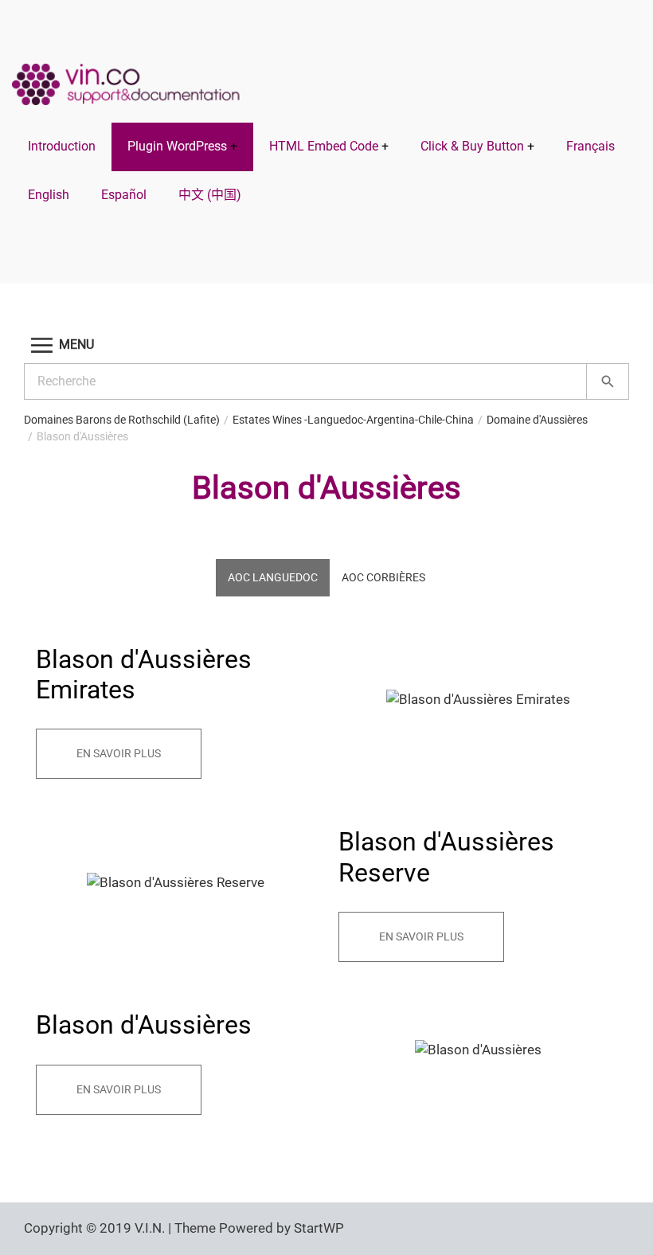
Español (124, 194)
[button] (326, 345)
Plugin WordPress (177, 146)
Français (590, 146)
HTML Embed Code (323, 146)
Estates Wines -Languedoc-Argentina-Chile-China (353, 419)
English (48, 194)
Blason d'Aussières (82, 436)
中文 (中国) (209, 194)
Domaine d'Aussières (537, 419)
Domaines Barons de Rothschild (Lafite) (122, 419)
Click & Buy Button (472, 146)
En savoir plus (118, 753)
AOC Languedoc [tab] (273, 577)
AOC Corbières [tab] (383, 577)
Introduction (62, 146)
